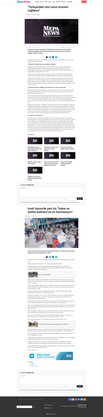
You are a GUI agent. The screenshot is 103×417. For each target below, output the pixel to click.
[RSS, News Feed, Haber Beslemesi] (84, 399)
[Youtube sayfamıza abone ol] (75, 399)
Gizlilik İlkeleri (34, 399)
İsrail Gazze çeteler (34, 366)
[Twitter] (50, 57)
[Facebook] (47, 57)
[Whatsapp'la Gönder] (56, 57)
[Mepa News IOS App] (49, 408)
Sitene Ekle (40, 399)
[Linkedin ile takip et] (78, 399)
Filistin (33, 216)
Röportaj (64, 1)
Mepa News (28, 14)
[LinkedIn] (53, 57)
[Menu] (85, 2)
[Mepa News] (24, 1)
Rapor (49, 1)
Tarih (53, 1)
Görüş (41, 1)
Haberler (37, 1)
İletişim (28, 399)
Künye (24, 399)
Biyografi (58, 1)
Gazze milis (32, 364)
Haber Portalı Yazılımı (52, 414)
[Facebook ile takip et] (69, 399)
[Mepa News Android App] (49, 405)
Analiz (45, 1)
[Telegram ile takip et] (81, 399)
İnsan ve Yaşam (35, 14)
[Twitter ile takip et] (72, 399)
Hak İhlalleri (69, 1)
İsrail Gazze (32, 363)
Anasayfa (20, 399)
